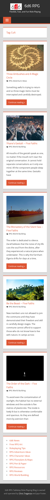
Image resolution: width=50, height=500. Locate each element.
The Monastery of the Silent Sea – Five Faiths (24, 228)
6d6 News (14, 440)
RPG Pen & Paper (18, 463)
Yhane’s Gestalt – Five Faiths (21, 143)
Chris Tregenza (25, 493)
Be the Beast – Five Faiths (20, 303)
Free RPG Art (15, 444)
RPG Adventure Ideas (18, 81)
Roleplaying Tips (17, 448)
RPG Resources (17, 467)
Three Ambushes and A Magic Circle (22, 75)
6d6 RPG (32, 6)
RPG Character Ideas (19, 455)
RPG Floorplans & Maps (21, 459)
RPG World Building (17, 146)
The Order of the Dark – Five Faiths (21, 385)
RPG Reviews (15, 471)
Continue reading (15, 102)
